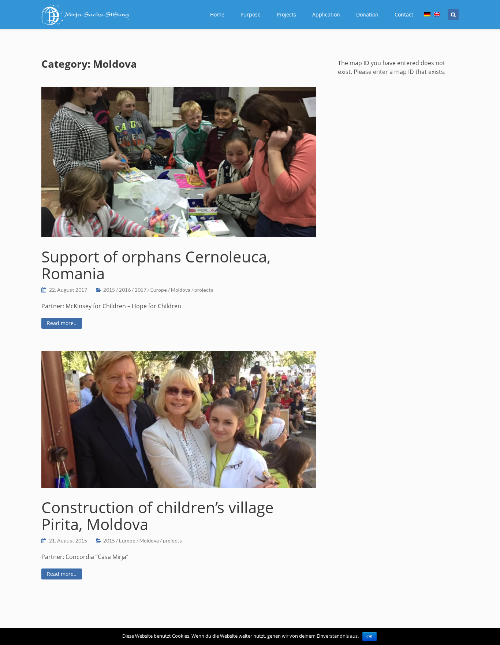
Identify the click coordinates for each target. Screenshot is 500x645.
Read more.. (62, 323)
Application (326, 14)
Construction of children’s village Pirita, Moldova (157, 515)
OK (369, 636)
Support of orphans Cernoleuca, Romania (155, 265)
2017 (140, 290)
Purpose (250, 14)
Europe (158, 290)
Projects (286, 14)
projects (203, 290)
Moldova (180, 290)
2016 (125, 290)
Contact (404, 14)
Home (217, 14)
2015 (109, 290)
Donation (367, 14)
